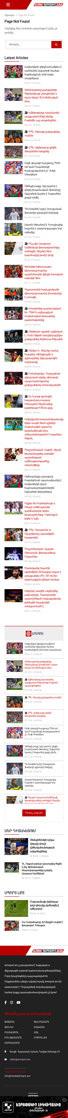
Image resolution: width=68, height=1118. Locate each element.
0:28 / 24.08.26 (38, 914)
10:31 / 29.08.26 (33, 302)
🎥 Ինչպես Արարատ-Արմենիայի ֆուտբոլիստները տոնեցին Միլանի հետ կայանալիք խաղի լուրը (42, 800)
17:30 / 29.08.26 (33, 156)
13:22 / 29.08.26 (33, 237)
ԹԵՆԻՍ (9, 1027)
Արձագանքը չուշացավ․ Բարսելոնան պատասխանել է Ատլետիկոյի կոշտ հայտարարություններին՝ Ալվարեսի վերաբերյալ (43, 484)
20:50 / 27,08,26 (40, 856)
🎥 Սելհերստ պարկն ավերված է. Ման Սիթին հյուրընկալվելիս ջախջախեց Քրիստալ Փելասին (43, 335)
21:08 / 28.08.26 (33, 561)
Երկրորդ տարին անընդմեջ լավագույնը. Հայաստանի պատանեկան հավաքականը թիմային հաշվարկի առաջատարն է (42, 598)
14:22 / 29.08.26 (33, 217)
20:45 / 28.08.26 (33, 584)
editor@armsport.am (20, 1059)
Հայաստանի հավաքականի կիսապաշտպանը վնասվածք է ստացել (43, 293)
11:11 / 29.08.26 (33, 283)
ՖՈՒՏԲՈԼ (10, 1022)
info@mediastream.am (17, 1076)
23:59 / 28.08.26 (33, 413)
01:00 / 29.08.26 (33, 325)
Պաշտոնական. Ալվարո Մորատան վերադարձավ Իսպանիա (39, 552)
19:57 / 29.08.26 (33, 106)
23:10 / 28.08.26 (33, 470)
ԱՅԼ (36, 1032)
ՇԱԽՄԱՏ (39, 1027)
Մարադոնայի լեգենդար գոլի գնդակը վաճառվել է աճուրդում (44, 905)
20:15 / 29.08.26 (33, 83)
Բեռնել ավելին (34, 813)
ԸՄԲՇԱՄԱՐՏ (12, 1043)
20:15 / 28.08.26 (33, 611)
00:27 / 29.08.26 (33, 390)
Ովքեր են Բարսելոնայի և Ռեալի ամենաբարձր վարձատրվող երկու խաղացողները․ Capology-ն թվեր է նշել (41, 511)
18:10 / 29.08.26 (33, 140)
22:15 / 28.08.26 (33, 523)
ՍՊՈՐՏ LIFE (40, 1037)
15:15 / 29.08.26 (33, 202)
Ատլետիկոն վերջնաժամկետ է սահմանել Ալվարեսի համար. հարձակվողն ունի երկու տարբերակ (43, 647)
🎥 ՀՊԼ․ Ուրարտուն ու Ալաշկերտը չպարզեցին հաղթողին (39, 533)
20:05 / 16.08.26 (31, 930)
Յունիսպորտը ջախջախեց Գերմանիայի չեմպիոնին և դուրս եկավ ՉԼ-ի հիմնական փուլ (41, 664)
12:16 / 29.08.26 (33, 260)
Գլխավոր (10, 15)
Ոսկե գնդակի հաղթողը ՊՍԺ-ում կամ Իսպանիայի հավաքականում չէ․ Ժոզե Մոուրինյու (42, 731)
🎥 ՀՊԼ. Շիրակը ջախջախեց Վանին (43, 697)
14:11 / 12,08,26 (32, 878)
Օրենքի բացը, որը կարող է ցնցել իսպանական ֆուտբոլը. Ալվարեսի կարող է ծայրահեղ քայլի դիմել (42, 749)
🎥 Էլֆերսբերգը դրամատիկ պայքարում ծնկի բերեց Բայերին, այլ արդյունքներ (41, 116)
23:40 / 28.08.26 (33, 443)
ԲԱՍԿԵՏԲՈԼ (11, 1032)
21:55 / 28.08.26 (33, 542)
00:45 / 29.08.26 (33, 367)
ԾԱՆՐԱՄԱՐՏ (41, 1022)
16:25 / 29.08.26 (33, 179)
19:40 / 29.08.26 (33, 125)
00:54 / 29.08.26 (33, 344)
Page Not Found (26, 15)
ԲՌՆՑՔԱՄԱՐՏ (13, 1037)
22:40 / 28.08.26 (33, 496)
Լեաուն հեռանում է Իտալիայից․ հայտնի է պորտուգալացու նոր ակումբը (43, 228)
